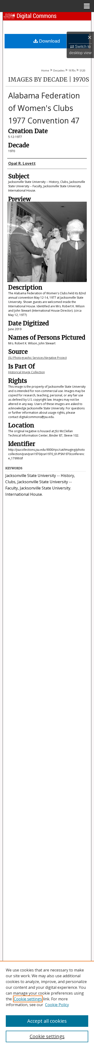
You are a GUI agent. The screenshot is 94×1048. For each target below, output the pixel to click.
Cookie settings (28, 999)
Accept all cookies (47, 1021)
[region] (47, 1004)
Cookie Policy (57, 1004)
